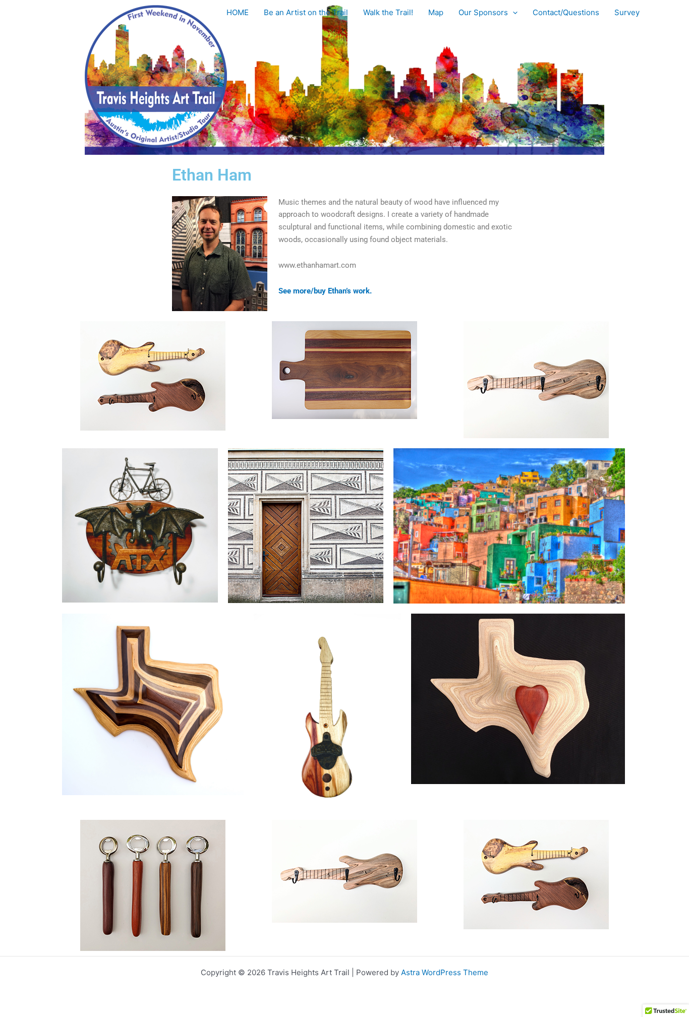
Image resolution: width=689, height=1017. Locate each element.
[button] (513, 12)
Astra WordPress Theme (444, 972)
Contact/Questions (566, 12)
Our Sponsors (483, 12)
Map (435, 12)
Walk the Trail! (388, 12)
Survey (627, 12)
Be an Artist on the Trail (306, 12)
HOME (237, 12)
